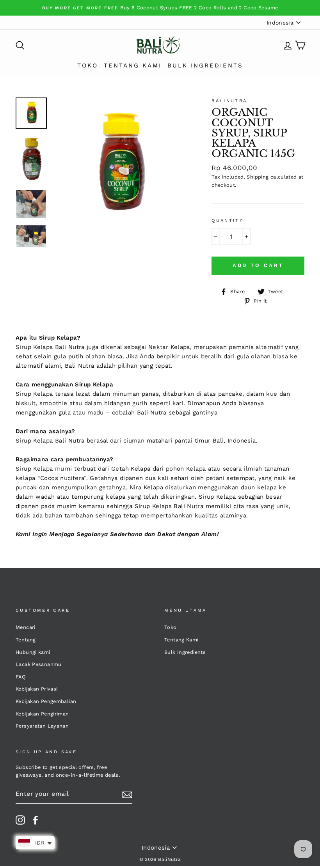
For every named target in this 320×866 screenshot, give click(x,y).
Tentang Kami (133, 65)
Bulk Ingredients (205, 65)
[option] (160, 8)
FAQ (21, 677)
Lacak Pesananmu (39, 664)
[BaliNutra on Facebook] (35, 820)
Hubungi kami (33, 652)
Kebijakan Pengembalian (46, 701)
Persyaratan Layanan (42, 726)
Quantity (227, 220)
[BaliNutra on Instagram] (20, 820)
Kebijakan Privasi (36, 689)
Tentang (26, 640)
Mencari (26, 627)
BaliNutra (229, 100)
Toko (87, 65)
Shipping (257, 177)
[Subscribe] (127, 794)
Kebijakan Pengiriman (42, 714)
